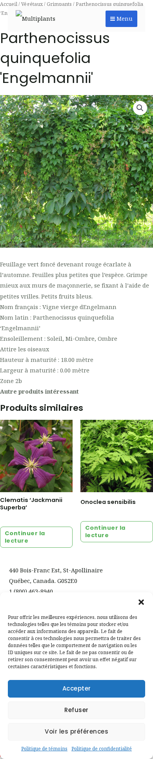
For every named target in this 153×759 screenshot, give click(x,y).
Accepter (76, 688)
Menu (124, 18)
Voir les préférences (76, 731)
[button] (141, 602)
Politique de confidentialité (101, 748)
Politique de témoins (44, 748)
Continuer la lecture (25, 537)
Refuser (76, 710)
